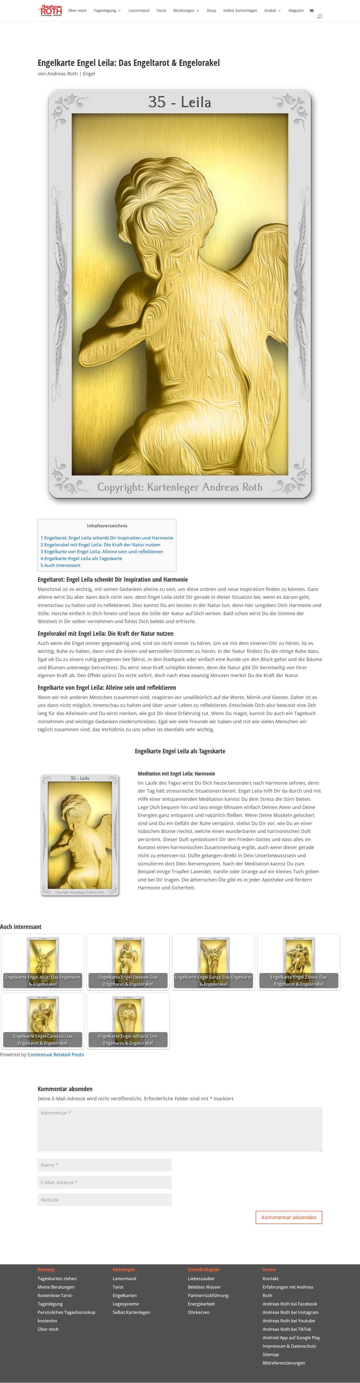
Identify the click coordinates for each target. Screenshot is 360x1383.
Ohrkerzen (199, 1312)
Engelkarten (125, 1295)
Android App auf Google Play (291, 1338)
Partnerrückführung (208, 1295)
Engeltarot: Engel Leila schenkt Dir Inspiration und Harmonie (107, 538)
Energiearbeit (201, 1304)
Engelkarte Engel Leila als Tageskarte (81, 558)
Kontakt (271, 1278)
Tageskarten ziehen (57, 1278)
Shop (211, 11)
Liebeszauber (201, 1278)
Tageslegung (105, 11)
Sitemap (271, 1354)
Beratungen (183, 11)
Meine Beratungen (56, 1287)
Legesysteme (126, 1304)
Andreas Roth (62, 73)
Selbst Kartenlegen (240, 11)
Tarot (161, 11)
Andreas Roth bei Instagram (291, 1312)
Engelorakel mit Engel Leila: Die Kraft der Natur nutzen (100, 545)
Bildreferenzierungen (284, 1363)
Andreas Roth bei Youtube (289, 1321)
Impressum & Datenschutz (289, 1346)
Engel (89, 73)
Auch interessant (60, 565)
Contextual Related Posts (56, 1054)
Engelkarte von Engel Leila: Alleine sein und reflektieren (102, 551)
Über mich (77, 11)
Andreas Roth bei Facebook (290, 1304)
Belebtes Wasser (204, 1287)
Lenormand (139, 11)
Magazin (296, 11)
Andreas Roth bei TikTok (287, 1329)
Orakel (270, 11)
